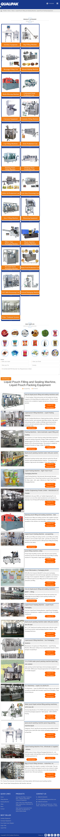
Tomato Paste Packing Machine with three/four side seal (17, 783)
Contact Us (50, 405)
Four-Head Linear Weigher (7, 823)
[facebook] (49, 835)
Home (9, 10)
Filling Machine (4, 799)
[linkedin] (58, 835)
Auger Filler (3, 825)
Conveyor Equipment (6, 820)
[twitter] (52, 835)
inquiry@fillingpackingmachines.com (47, 799)
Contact (2, 808)
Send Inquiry (50, 407)
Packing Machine (5, 801)
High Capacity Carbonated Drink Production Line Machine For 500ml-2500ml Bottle (24, 809)
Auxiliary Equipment (5, 818)
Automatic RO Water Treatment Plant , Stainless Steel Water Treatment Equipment (23, 798)
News (13, 10)
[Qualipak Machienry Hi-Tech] (11, 3)
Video (2, 804)
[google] (55, 835)
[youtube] (46, 835)
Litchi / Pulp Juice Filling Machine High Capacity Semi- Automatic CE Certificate (24, 804)
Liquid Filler (3, 827)
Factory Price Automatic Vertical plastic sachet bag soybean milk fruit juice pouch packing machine (27, 781)
